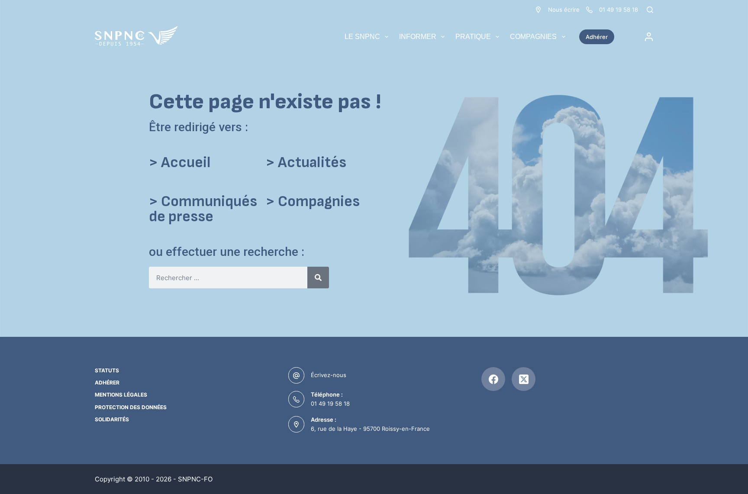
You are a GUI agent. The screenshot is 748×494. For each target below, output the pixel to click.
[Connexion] (649, 36)
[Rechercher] (650, 9)
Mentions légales (121, 394)
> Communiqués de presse (203, 209)
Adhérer (597, 36)
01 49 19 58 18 (330, 403)
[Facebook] (493, 379)
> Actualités (306, 162)
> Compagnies (313, 201)
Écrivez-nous (328, 374)
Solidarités (112, 419)
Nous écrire (564, 9)
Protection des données (131, 407)
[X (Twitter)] (523, 379)
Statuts (107, 370)
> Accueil (179, 162)
